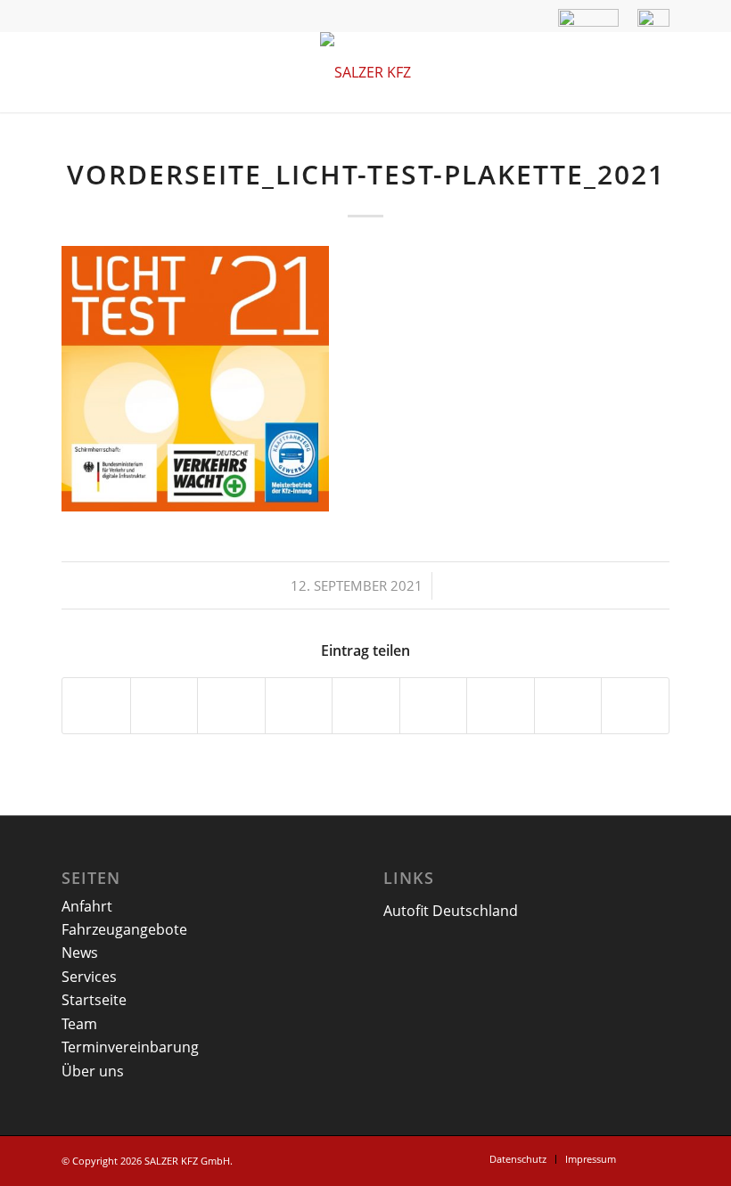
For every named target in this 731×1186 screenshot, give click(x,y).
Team (79, 1024)
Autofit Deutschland (450, 910)
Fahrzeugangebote (124, 929)
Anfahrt (87, 906)
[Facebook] (656, 1158)
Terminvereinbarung (130, 1047)
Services (89, 976)
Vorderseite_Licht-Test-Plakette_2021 (366, 174)
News (80, 952)
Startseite (94, 1000)
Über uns (93, 1071)
